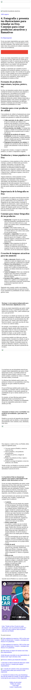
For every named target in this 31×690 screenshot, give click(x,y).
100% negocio (5, 14)
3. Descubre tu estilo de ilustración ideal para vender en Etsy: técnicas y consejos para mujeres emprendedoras (15, 664)
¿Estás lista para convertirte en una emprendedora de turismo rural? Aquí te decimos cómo (15, 655)
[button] (15, 8)
